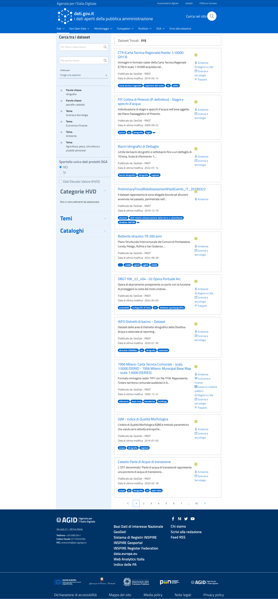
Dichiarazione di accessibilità (75, 595)
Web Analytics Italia (129, 559)
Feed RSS (178, 537)
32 (196, 503)
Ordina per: (65, 70)
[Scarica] (195, 55)
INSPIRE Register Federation (136, 548)
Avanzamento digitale (167, 3)
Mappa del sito (120, 595)
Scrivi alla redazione (186, 532)
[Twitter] (186, 518)
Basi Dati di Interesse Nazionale (138, 526)
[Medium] (179, 518)
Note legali (183, 595)
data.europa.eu (125, 553)
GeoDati (120, 532)
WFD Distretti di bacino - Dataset (141, 321)
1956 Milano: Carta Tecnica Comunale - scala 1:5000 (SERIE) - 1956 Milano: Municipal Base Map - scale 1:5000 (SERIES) (154, 368)
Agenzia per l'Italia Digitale (76, 3)
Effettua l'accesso (208, 3)
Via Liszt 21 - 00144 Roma (69, 529)
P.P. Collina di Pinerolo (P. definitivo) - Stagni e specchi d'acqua (150, 101)
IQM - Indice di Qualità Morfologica (143, 419)
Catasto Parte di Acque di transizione (144, 461)
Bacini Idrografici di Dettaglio (138, 146)
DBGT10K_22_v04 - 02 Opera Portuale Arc (149, 278)
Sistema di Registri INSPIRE (135, 537)
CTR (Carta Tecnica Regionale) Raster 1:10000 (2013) (150, 54)
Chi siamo (178, 526)
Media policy (153, 595)
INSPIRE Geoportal (128, 542)
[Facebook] (173, 518)
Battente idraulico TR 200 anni (140, 236)
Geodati (189, 3)
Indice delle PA (125, 564)
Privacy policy (213, 595)
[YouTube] (192, 518)
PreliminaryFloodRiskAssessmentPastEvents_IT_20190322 (162, 189)
